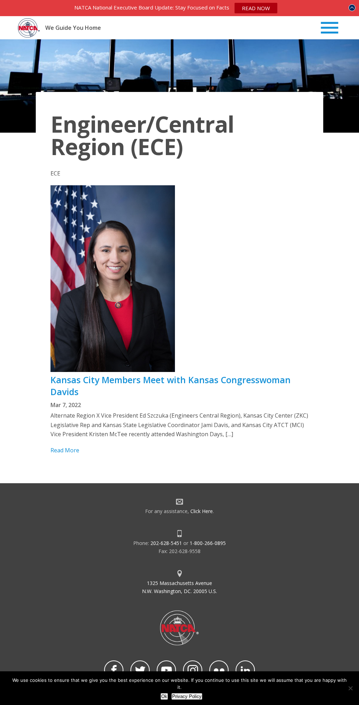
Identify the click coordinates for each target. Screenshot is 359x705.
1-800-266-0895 (208, 543)
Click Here (201, 511)
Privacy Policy (187, 696)
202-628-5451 (166, 543)
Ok (164, 696)
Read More (64, 450)
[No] (350, 688)
